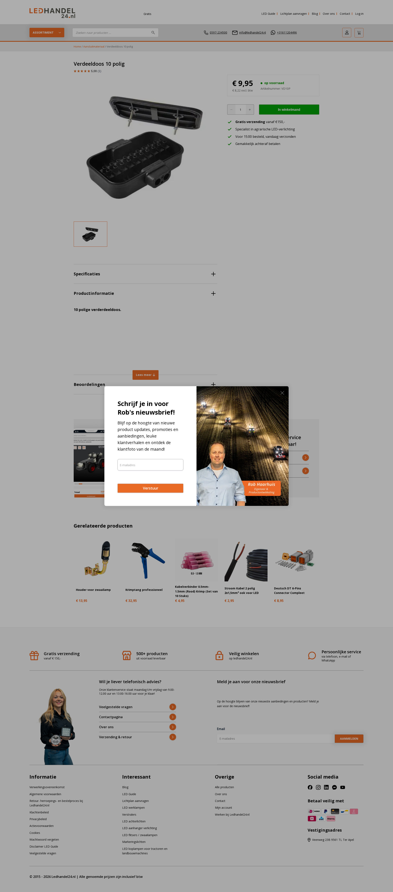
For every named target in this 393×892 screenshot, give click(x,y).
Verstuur (150, 488)
